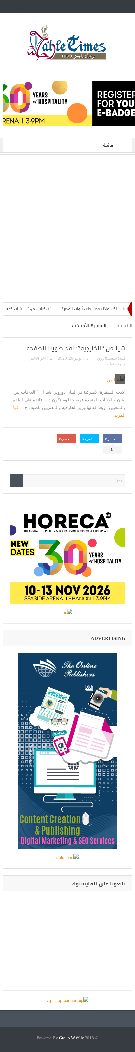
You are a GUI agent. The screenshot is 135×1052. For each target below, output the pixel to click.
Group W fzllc (71, 1038)
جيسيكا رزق (107, 358)
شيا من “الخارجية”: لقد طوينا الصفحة (75, 348)
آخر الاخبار (37, 358)
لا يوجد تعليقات (113, 364)
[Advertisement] (67, 228)
